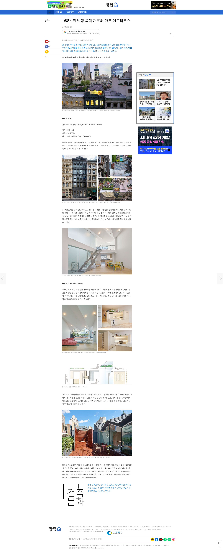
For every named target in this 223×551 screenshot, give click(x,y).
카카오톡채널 (152, 539)
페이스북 (47, 46)
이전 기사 (3, 278)
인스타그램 (173, 539)
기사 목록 (219, 542)
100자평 (47, 41)
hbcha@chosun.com (97, 548)
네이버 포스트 (165, 539)
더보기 (47, 57)
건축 (46, 20)
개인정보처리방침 (74, 539)
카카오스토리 (47, 51)
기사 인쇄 (170, 34)
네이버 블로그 (169, 539)
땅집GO (112, 4)
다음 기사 (220, 278)
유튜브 (161, 539)
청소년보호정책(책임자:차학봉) (92, 539)
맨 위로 (219, 547)
